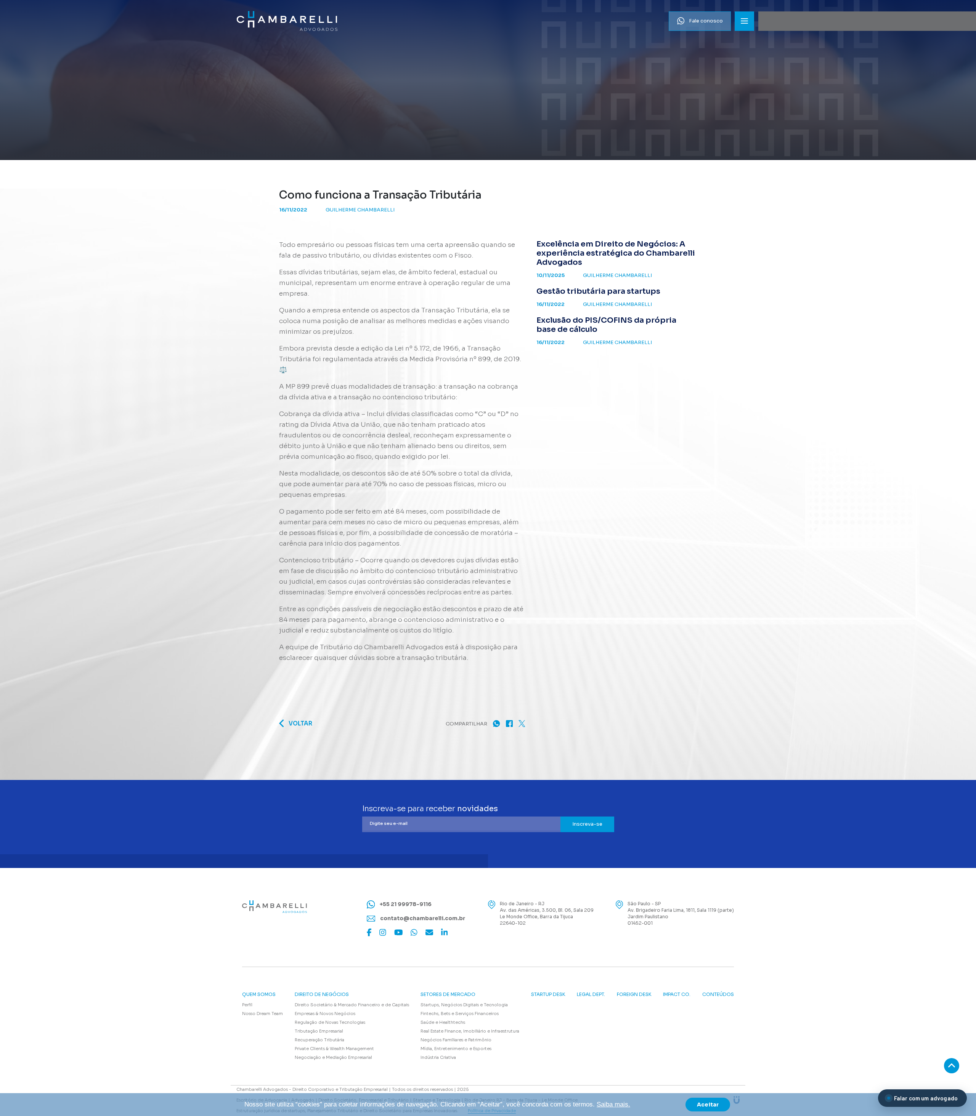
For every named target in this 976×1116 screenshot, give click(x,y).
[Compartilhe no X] (521, 723)
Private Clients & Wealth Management (334, 1048)
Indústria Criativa (438, 1057)
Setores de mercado (448, 994)
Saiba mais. (613, 1104)
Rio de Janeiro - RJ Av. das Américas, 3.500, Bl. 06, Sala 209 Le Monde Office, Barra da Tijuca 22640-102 (547, 913)
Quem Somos (259, 994)
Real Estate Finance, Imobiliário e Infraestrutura (470, 1031)
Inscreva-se (587, 824)
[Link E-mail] (429, 932)
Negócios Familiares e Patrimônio (456, 1039)
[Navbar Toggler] (744, 21)
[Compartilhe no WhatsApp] (496, 723)
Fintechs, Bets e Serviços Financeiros (460, 1013)
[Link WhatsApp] (414, 932)
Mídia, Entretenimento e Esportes (456, 1048)
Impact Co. (676, 994)
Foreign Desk (634, 994)
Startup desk (548, 994)
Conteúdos (718, 994)
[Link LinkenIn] (444, 932)
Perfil (247, 1004)
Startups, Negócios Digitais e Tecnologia (464, 1004)
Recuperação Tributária (319, 1039)
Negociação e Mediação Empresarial (333, 1057)
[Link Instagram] (382, 932)
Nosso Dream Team (262, 1013)
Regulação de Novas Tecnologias (330, 1022)
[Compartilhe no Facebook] (509, 723)
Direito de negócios (322, 994)
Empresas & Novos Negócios (325, 1013)
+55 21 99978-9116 (405, 904)
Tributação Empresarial (319, 1031)
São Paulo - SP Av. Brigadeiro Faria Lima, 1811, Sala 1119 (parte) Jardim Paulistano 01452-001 (681, 913)
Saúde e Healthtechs (443, 1022)
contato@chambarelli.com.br (422, 918)
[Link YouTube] (398, 932)
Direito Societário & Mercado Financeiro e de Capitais (352, 1004)
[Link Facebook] (369, 932)
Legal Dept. (591, 994)
